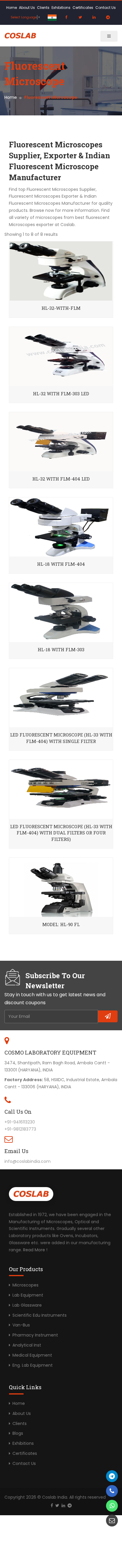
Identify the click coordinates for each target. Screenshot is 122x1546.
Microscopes (25, 1285)
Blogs (17, 1433)
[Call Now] (112, 1476)
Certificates (83, 7)
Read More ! (35, 1250)
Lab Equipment (27, 1295)
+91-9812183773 (20, 1129)
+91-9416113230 (19, 1122)
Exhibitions (61, 7)
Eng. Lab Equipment (32, 1365)
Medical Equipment (32, 1355)
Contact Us (105, 7)
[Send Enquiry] (112, 1520)
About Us (27, 7)
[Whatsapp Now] (112, 1506)
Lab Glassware (27, 1305)
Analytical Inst (26, 1345)
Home (11, 7)
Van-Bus (21, 1325)
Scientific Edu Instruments (39, 1315)
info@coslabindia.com (27, 1161)
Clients (43, 7)
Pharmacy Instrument (35, 1335)
